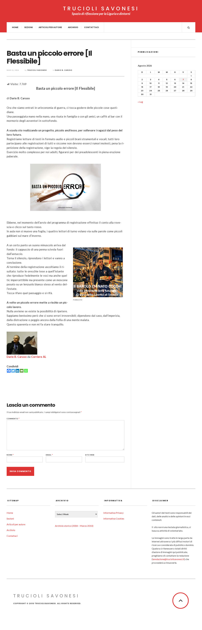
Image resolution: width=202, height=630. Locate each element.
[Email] (22, 371)
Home (15, 27)
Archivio (73, 27)
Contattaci (91, 27)
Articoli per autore (50, 27)
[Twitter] (13, 371)
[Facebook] (9, 371)
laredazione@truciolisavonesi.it (168, 559)
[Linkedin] (17, 371)
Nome (10, 455)
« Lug (140, 101)
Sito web (89, 455)
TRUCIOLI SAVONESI (101, 8)
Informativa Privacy (113, 512)
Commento (13, 418)
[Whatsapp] (26, 371)
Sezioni (28, 27)
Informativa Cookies (113, 518)
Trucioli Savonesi (37, 70)
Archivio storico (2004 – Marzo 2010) (74, 525)
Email (49, 455)
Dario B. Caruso (63, 70)
